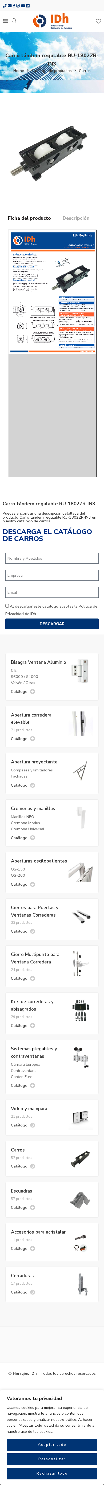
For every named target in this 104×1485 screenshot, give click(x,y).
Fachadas (19, 776)
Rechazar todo (52, 1473)
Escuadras (21, 1191)
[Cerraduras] (81, 1284)
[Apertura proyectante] (81, 770)
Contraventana (24, 1070)
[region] (52, 1437)
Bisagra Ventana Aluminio (38, 662)
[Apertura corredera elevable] (81, 723)
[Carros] (81, 1158)
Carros (85, 70)
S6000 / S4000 (24, 676)
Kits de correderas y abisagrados (32, 1005)
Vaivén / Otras (23, 682)
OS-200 (18, 875)
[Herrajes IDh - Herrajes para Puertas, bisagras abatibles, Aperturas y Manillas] (52, 21)
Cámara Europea (25, 1064)
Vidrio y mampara (29, 1108)
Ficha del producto (29, 218)
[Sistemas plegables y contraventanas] (81, 1057)
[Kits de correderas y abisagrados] (81, 1010)
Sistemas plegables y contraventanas (34, 1052)
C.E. (14, 670)
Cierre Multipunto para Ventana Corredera (35, 958)
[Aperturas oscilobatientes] (81, 869)
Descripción (76, 218)
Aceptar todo (52, 1444)
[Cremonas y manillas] (81, 816)
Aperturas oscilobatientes (39, 861)
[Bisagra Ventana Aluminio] (81, 670)
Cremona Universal (27, 829)
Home (18, 70)
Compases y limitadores (32, 770)
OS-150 (18, 869)
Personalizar (52, 1459)
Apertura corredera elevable (31, 719)
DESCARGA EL (47, 535)
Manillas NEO (22, 816)
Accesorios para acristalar (38, 1232)
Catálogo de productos (51, 70)
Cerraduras (22, 1275)
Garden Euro (22, 1076)
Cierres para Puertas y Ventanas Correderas (34, 911)
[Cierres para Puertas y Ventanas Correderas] (81, 915)
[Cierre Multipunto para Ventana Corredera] (81, 963)
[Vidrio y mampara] (81, 1117)
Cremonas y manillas (33, 808)
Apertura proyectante (34, 762)
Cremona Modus (25, 822)
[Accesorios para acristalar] (81, 1241)
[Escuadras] (81, 1199)
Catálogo (19, 691)
